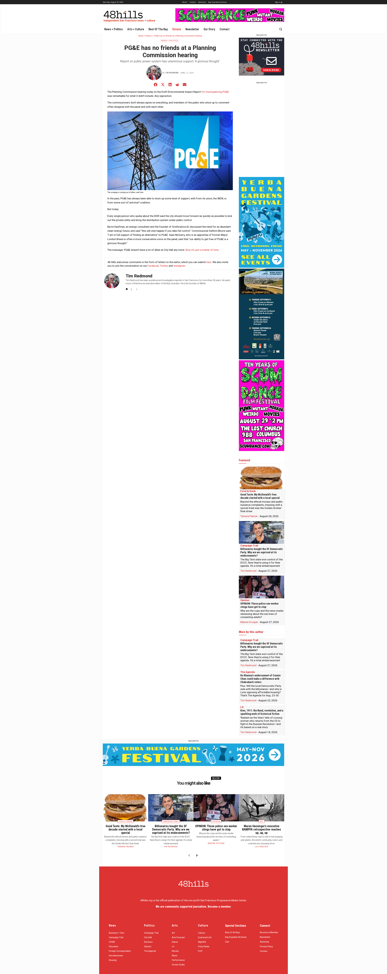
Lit (242, 707)
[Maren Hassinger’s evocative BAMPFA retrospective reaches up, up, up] (261, 807)
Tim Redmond (172, 73)
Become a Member (269, 932)
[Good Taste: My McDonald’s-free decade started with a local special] (261, 478)
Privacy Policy (266, 946)
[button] (280, 29)
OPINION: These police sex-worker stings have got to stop (259, 605)
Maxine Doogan (249, 622)
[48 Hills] (130, 15)
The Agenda (247, 671)
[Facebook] (127, 288)
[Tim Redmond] (154, 72)
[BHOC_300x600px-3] (261, 358)
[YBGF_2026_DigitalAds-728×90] (193, 765)
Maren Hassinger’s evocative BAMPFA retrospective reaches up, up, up (261, 829)
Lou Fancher (261, 847)
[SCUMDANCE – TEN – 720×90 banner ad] (229, 21)
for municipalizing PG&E (215, 91)
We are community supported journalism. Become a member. (193, 906)
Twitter (164, 265)
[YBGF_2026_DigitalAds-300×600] (261, 266)
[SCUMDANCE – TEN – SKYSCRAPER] (261, 450)
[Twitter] (137, 288)
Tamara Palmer (249, 516)
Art (261, 822)
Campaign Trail (249, 545)
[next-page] (197, 855)
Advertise (264, 942)
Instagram (179, 265)
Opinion (244, 600)
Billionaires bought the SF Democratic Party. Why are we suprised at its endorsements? (261, 552)
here (208, 262)
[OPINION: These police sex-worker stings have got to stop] (261, 587)
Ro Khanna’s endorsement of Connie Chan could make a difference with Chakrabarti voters (260, 679)
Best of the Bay (232, 932)
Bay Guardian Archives (236, 937)
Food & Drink (248, 491)
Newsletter (265, 937)
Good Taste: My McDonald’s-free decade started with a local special (260, 496)
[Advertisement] (261, 130)
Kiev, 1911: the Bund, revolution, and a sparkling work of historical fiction (261, 712)
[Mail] (132, 288)
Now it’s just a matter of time (202, 249)
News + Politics (145, 36)
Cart (227, 942)
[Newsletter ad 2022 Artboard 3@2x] (261, 74)
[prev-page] (189, 855)
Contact (263, 951)
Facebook (153, 265)
